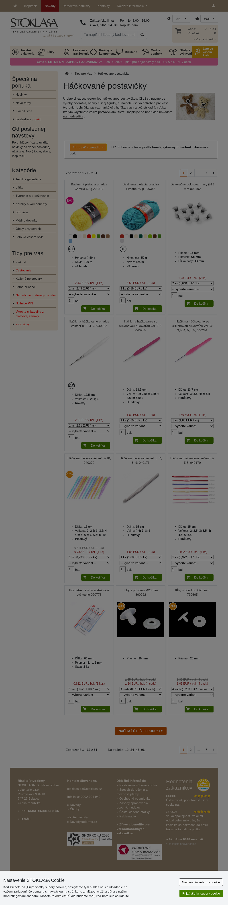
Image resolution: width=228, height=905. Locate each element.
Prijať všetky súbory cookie (201, 893)
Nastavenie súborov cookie (201, 882)
